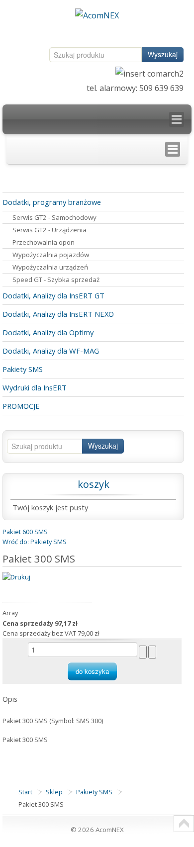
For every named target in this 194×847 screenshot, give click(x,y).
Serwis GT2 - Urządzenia (49, 229)
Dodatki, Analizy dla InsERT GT (53, 295)
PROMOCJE (21, 406)
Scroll (184, 823)
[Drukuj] (16, 576)
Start (25, 791)
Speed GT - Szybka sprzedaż (55, 279)
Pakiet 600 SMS (25, 531)
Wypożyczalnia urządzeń (50, 267)
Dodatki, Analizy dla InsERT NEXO (58, 314)
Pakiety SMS (22, 369)
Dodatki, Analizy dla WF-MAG (50, 351)
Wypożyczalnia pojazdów (50, 254)
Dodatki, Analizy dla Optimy (48, 332)
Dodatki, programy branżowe (51, 202)
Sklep (54, 791)
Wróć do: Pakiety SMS (34, 541)
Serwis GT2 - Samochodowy (54, 217)
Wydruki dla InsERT (34, 387)
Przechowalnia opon (43, 242)
